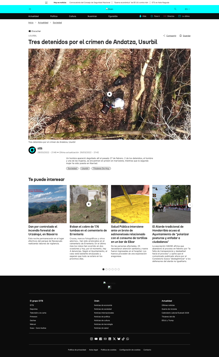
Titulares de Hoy (101, 168)
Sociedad (72, 168)
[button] (190, 205)
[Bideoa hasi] (109, 94)
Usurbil (85, 168)
